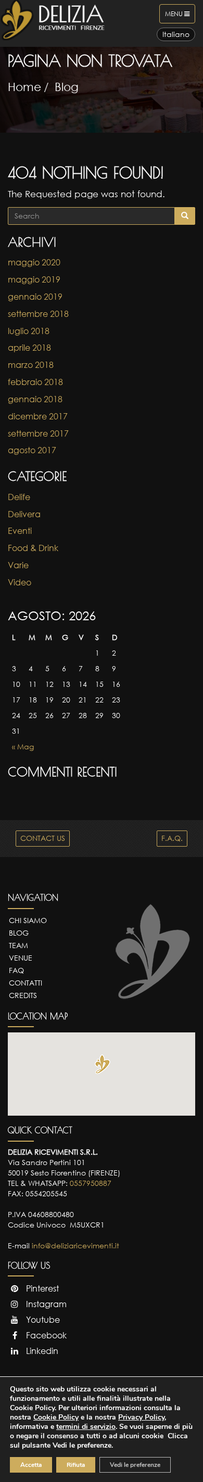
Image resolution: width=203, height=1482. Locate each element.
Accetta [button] (31, 1465)
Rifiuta (76, 1465)
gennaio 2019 (35, 296)
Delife (19, 497)
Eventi (20, 531)
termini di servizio (86, 1427)
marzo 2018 (31, 365)
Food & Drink (33, 548)
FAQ (16, 970)
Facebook (45, 1335)
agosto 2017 (32, 450)
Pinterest (41, 1288)
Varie (18, 565)
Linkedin (41, 1351)
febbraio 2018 (35, 382)
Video (19, 582)
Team (18, 945)
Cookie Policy (56, 1417)
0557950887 (90, 1183)
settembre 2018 (38, 314)
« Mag (23, 746)
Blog (67, 87)
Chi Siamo (28, 920)
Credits (23, 995)
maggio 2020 (34, 262)
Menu (179, 16)
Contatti (25, 982)
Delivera (24, 514)
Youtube (42, 1319)
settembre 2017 (38, 433)
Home (24, 87)
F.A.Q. (172, 838)
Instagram (45, 1304)
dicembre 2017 (38, 416)
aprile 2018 (29, 347)
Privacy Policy (141, 1417)
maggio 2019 (34, 279)
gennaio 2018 (35, 399)
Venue (20, 957)
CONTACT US (42, 838)
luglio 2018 (28, 331)
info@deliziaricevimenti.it (75, 1245)
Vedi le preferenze (135, 1465)
